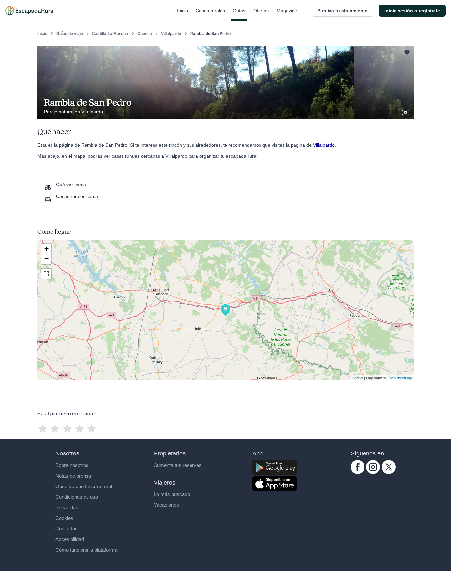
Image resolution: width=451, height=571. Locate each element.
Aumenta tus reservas (178, 465)
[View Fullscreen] (46, 274)
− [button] (46, 259)
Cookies (64, 518)
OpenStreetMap (399, 377)
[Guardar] (406, 51)
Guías (239, 10)
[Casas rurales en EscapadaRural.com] (29, 10)
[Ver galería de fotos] (406, 111)
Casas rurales (210, 10)
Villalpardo (171, 33)
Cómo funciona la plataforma (86, 550)
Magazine (287, 10)
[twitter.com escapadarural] (389, 472)
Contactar (66, 528)
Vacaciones (166, 505)
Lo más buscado (172, 494)
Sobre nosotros (71, 465)
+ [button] (46, 249)
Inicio (182, 10)
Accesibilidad (69, 539)
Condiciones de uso (76, 497)
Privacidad (66, 507)
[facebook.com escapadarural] (357, 472)
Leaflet (357, 377)
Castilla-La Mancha (110, 33)
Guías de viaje (69, 33)
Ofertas (261, 10)
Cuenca (144, 33)
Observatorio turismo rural (83, 486)
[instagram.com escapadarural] (373, 472)
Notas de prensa (73, 476)
